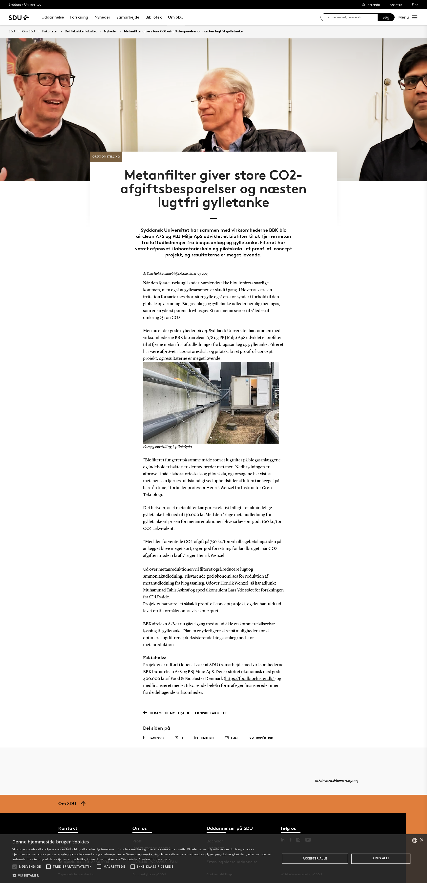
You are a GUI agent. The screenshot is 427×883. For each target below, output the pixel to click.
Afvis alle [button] (381, 858)
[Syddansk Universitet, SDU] (19, 17)
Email (235, 738)
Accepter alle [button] (315, 858)
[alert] (213, 858)
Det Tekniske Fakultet (81, 31)
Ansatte (396, 4)
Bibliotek (154, 17)
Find (415, 4)
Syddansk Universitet (25, 4)
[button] (15, 867)
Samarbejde (127, 17)
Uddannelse (53, 17)
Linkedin (207, 738)
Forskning (79, 17)
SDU (12, 31)
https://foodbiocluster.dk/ (249, 679)
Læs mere (163, 859)
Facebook (157, 738)
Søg (386, 17)
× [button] (421, 840)
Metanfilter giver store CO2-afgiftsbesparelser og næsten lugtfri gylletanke (183, 31)
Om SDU (176, 17)
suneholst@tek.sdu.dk (177, 273)
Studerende (371, 4)
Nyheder (102, 17)
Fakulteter (50, 31)
